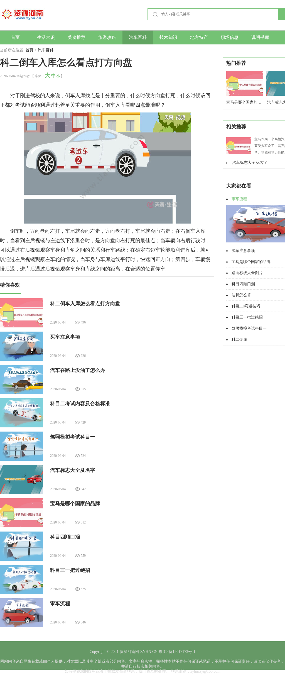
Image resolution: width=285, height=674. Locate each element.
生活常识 (46, 37)
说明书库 (260, 37)
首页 (15, 37)
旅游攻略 (107, 37)
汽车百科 (138, 37)
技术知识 (168, 37)
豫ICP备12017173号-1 (176, 652)
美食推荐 (76, 37)
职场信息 (230, 37)
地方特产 (199, 37)
